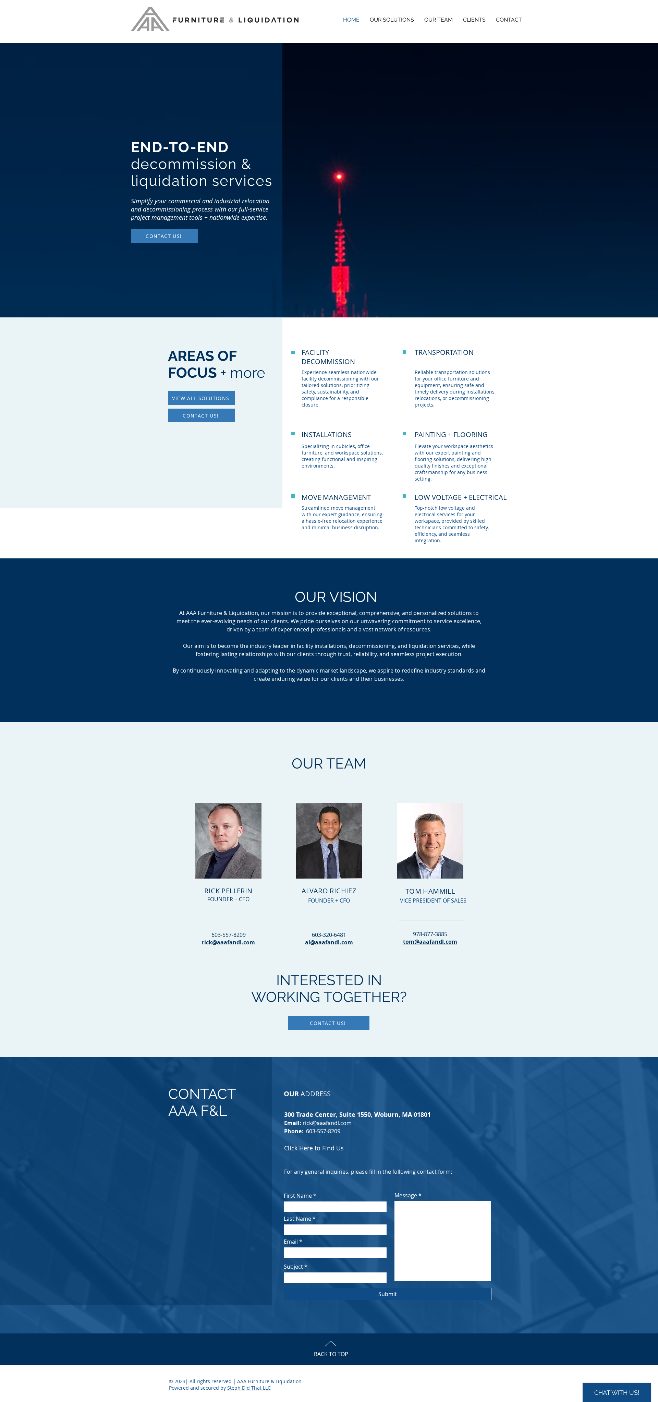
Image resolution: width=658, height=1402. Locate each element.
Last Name (297, 1218)
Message (405, 1195)
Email (291, 1241)
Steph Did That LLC (249, 1388)
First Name (298, 1195)
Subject (293, 1266)
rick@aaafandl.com (327, 1123)
